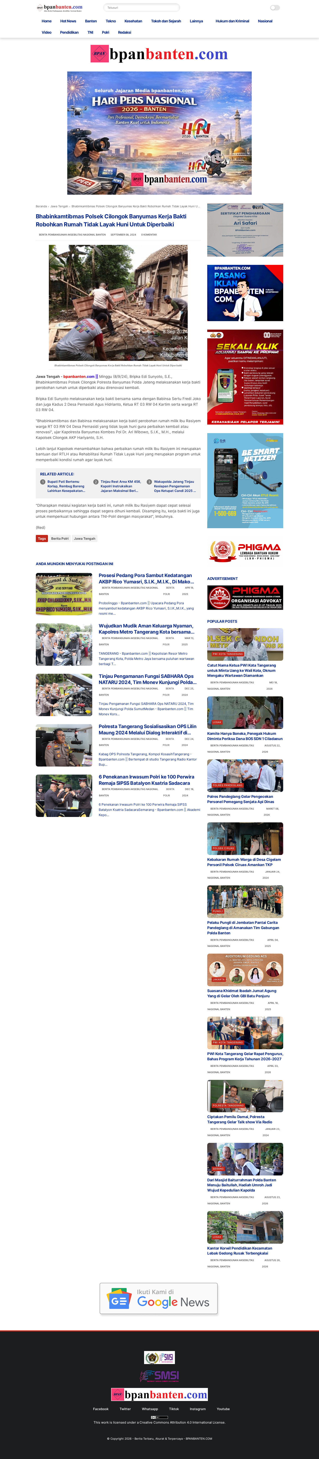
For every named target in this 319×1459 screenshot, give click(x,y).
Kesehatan (133, 21)
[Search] (176, 7)
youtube (223, 1409)
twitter (125, 1409)
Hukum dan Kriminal (232, 21)
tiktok (174, 1409)
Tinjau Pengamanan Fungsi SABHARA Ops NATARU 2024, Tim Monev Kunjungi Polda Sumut (146, 679)
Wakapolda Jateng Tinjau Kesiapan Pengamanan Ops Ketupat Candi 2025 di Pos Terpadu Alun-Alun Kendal (175, 486)
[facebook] (39, 550)
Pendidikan (69, 32)
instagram (198, 1409)
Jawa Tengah (59, 206)
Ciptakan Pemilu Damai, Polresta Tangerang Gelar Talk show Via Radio (239, 1119)
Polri (105, 32)
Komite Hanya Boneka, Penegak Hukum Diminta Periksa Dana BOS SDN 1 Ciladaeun (245, 736)
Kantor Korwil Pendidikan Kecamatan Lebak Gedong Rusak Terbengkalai (239, 1251)
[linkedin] (74, 550)
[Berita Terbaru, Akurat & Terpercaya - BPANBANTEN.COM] (59, 10)
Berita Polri (60, 538)
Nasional (265, 21)
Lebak (217, 722)
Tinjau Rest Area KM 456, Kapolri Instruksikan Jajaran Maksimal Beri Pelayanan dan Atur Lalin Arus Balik (121, 486)
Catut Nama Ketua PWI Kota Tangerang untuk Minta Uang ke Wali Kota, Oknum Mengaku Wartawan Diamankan (241, 670)
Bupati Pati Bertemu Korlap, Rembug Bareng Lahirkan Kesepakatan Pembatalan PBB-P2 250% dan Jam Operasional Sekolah (68, 486)
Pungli (218, 911)
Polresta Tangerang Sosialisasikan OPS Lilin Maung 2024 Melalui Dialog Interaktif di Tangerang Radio (147, 730)
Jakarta (219, 979)
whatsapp (150, 1409)
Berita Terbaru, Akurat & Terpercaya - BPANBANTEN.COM (173, 1438)
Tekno (111, 21)
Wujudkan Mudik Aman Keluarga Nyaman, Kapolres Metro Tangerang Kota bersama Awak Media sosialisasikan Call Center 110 (146, 629)
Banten (91, 21)
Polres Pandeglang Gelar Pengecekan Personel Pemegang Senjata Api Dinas (240, 799)
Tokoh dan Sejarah (166, 21)
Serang (218, 1168)
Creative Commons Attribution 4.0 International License (182, 1422)
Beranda (41, 206)
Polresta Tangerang (228, 1105)
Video (46, 32)
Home (46, 21)
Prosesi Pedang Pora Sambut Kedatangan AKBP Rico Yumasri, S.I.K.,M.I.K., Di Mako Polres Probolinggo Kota (145, 579)
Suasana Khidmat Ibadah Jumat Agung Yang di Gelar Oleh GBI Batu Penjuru (241, 993)
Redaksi (124, 32)
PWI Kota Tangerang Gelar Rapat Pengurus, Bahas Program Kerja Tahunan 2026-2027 (245, 1056)
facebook (101, 1409)
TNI (90, 32)
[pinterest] (65, 550)
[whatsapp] (57, 550)
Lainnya (196, 21)
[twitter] (48, 550)
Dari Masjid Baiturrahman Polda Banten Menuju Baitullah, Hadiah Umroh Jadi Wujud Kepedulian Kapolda (241, 1185)
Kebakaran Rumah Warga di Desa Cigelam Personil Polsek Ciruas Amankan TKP (244, 862)
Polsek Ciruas (223, 848)
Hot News (68, 21)
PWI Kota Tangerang (228, 654)
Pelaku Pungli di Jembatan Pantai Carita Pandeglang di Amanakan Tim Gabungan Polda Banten (243, 927)
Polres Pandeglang (227, 785)
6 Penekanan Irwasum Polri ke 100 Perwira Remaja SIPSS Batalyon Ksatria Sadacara (146, 780)
